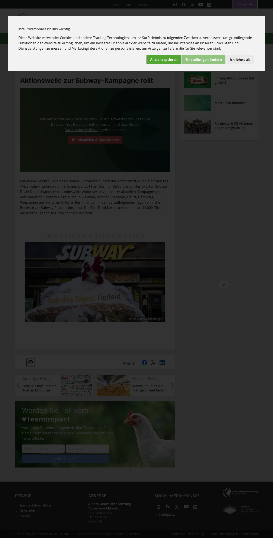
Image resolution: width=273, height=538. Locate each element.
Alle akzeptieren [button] (164, 59)
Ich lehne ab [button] (240, 59)
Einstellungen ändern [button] (203, 59)
